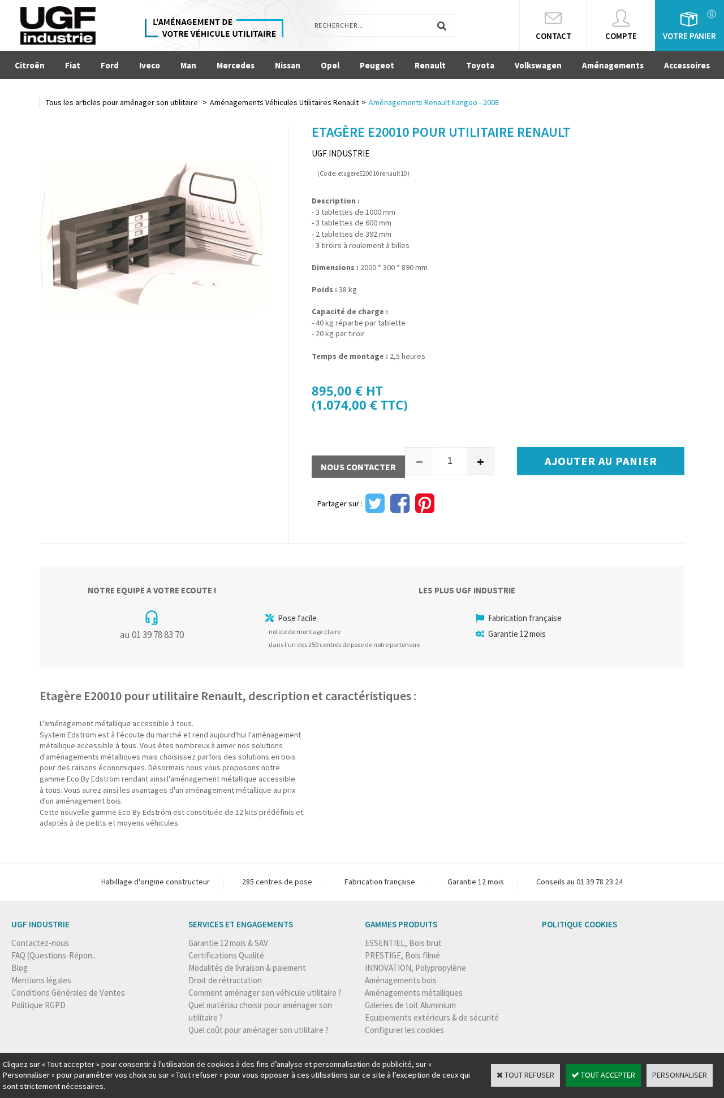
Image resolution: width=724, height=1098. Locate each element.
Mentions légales (41, 980)
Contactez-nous (40, 943)
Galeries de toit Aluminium (410, 1005)
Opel (330, 65)
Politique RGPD (38, 1005)
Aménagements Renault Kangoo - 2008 (434, 102)
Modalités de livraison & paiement (247, 967)
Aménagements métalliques (414, 992)
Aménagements (613, 65)
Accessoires (687, 65)
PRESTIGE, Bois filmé (402, 955)
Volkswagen (538, 65)
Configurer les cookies (404, 1030)
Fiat (72, 65)
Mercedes (236, 65)
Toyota (480, 65)
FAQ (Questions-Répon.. (53, 955)
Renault (430, 65)
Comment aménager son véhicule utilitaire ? (265, 992)
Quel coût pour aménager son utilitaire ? (258, 1030)
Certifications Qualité (226, 955)
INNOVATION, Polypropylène (415, 967)
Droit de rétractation (225, 980)
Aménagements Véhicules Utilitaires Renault (284, 102)
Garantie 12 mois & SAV (228, 943)
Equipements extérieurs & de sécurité (432, 1017)
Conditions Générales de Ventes (68, 992)
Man (188, 65)
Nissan (287, 65)
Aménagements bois (401, 980)
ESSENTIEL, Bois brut (403, 943)
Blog (19, 967)
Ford (110, 65)
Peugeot (377, 65)
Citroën (30, 65)
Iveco (149, 65)
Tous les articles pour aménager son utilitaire (123, 102)
